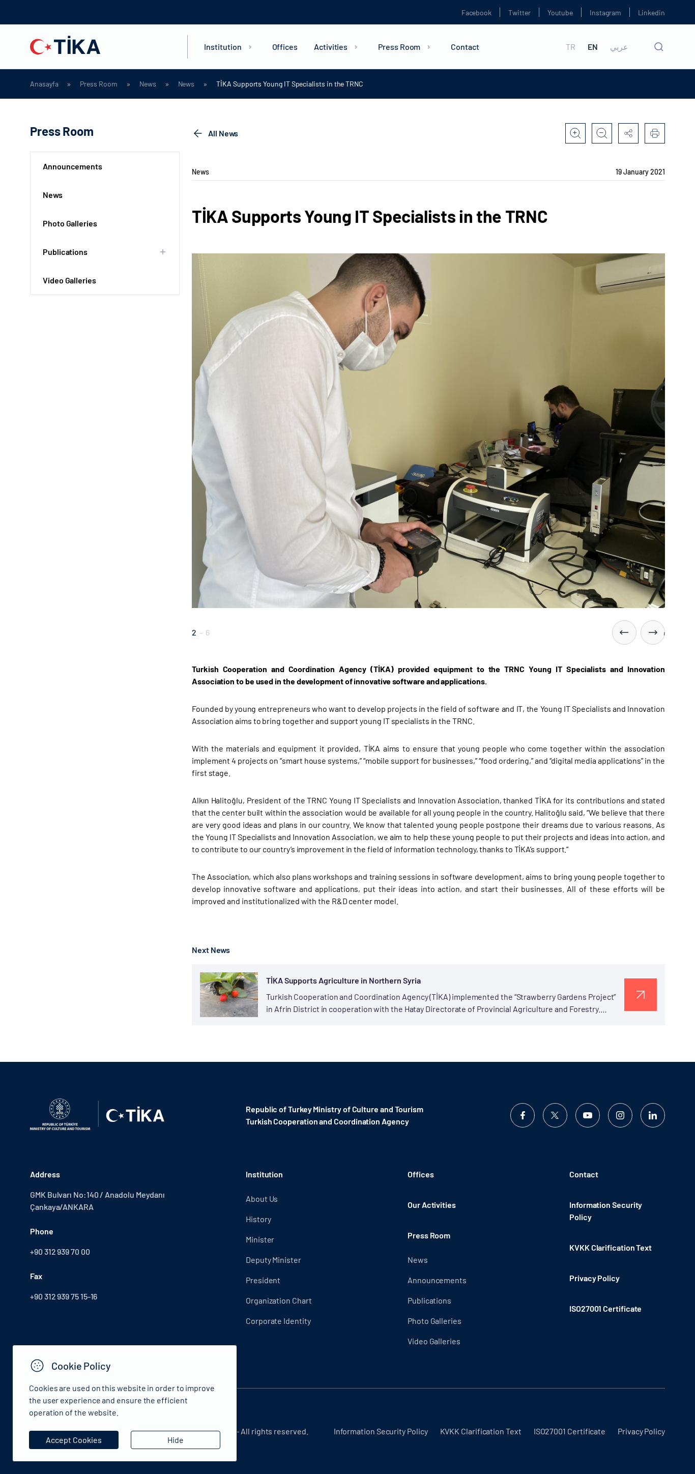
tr (570, 47)
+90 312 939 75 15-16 (63, 1296)
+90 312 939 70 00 (60, 1251)
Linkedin (651, 12)
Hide (175, 1439)
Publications (429, 1300)
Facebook (476, 12)
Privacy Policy (594, 1278)
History (258, 1219)
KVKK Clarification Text (610, 1247)
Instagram (605, 12)
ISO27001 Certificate (605, 1308)
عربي (619, 47)
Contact (465, 46)
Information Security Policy (605, 1211)
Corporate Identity (278, 1320)
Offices (285, 46)
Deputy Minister (273, 1259)
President (263, 1280)
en (593, 47)
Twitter (519, 12)
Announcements (72, 166)
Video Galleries (69, 280)
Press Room (399, 46)
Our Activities (432, 1204)
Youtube (560, 12)
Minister (260, 1239)
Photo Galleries (70, 223)
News (147, 84)
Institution (222, 46)
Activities (330, 46)
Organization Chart (279, 1300)
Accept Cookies (74, 1439)
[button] (624, 632)
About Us (262, 1198)
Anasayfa (44, 84)
